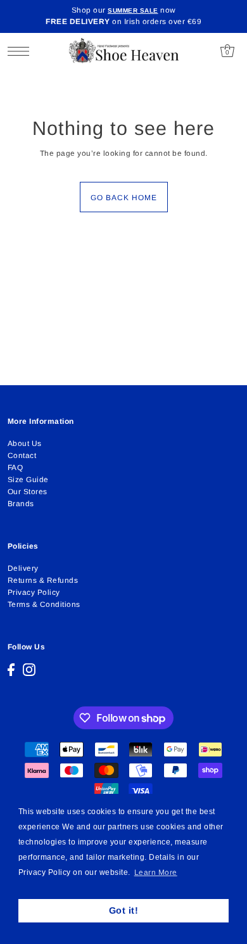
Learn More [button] (155, 872)
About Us (25, 443)
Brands (21, 503)
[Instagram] (29, 669)
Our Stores (28, 491)
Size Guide (28, 479)
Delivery (23, 568)
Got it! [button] (124, 910)
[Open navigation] (22, 51)
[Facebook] (11, 669)
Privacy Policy (34, 592)
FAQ (15, 467)
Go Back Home (124, 197)
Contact (22, 455)
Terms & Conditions (44, 604)
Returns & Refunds (43, 580)
